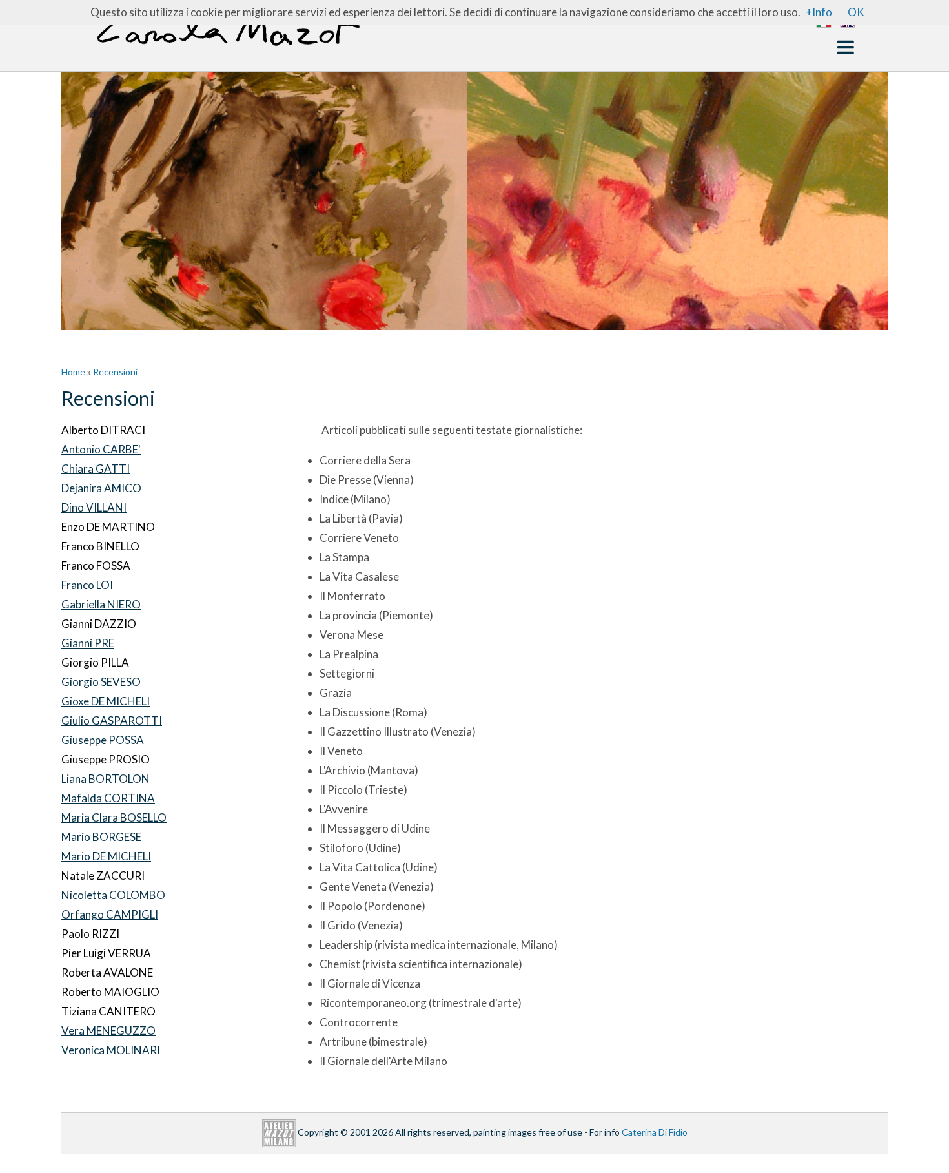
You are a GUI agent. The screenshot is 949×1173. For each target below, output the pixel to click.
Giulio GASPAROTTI (111, 720)
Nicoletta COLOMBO (113, 895)
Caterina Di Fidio (655, 1131)
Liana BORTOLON (105, 778)
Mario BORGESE (101, 837)
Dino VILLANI (94, 507)
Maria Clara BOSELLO (114, 817)
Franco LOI (87, 585)
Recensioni (115, 371)
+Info (819, 12)
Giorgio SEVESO (101, 682)
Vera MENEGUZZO (108, 1030)
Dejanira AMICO (101, 488)
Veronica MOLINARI (110, 1050)
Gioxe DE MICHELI (105, 701)
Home (73, 371)
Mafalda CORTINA (108, 798)
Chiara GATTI (95, 468)
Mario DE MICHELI (106, 856)
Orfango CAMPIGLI (109, 914)
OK (856, 12)
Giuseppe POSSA (102, 740)
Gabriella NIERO (101, 604)
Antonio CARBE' (101, 449)
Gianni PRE (87, 643)
